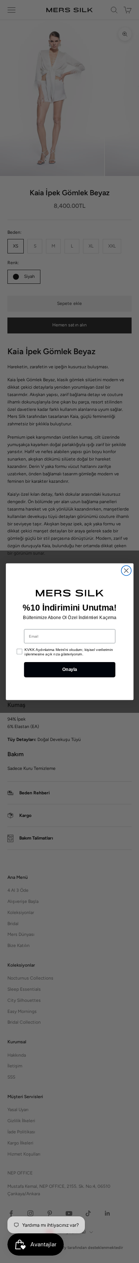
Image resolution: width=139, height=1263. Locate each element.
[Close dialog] (126, 570)
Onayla (69, 669)
